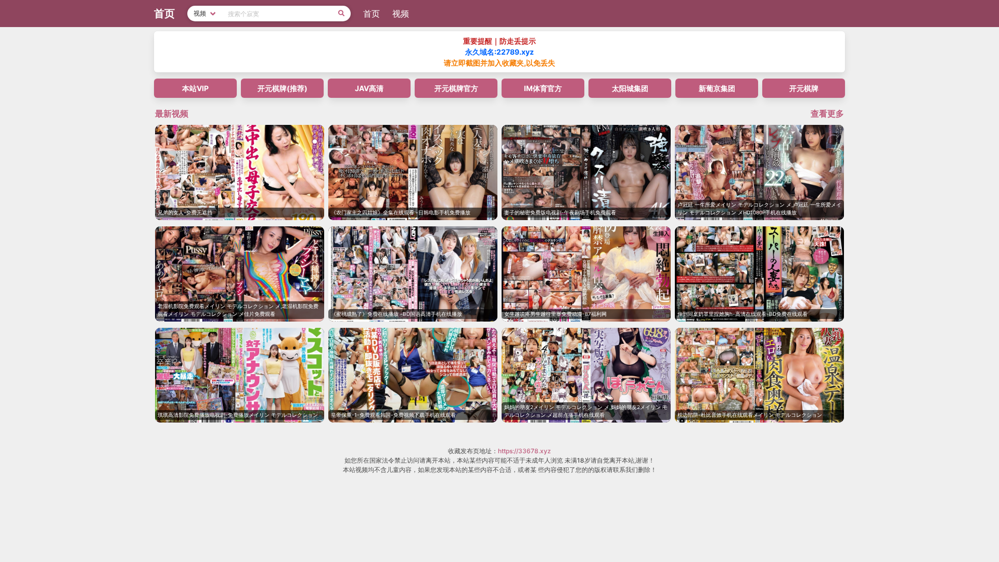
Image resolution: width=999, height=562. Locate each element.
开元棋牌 (803, 88)
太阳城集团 (630, 88)
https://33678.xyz (524, 451)
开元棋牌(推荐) (283, 88)
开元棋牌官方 (456, 88)
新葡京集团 (717, 88)
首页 (371, 13)
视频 (400, 13)
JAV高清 (369, 88)
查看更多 (827, 113)
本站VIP (195, 88)
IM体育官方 (543, 88)
